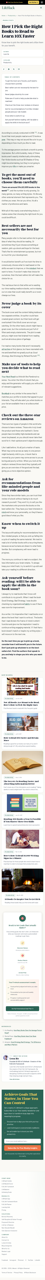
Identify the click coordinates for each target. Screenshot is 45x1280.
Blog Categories (7, 1246)
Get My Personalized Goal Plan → (22, 1008)
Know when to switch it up (15, 116)
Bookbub (5, 393)
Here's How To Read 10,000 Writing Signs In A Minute (21, 856)
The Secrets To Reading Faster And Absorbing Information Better (21, 782)
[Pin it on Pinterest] (9, 69)
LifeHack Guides (7, 1181)
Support (4, 1254)
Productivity (12, 15)
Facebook (5, 1260)
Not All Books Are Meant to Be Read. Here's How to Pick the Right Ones (21, 703)
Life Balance (5, 1189)
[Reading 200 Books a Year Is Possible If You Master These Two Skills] (22, 803)
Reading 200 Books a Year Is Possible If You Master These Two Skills (22, 820)
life (14, 166)
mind (4, 512)
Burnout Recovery (7, 1216)
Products (6, 1196)
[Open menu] (41, 7)
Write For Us (5, 1248)
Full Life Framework (8, 1186)
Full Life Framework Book (9, 1201)
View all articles (14, 1079)
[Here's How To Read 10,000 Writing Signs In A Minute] (22, 839)
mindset (32, 268)
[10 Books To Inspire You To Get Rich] (22, 880)
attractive (6, 349)
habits (27, 604)
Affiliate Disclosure (30, 1272)
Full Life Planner (7, 1204)
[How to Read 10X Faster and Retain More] (22, 722)
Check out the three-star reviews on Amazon (22, 105)
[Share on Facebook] (4, 69)
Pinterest (21, 1260)
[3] (38, 355)
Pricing (4, 1210)
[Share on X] (14, 69)
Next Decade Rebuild (8, 1228)
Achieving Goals (7, 1192)
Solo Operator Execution (9, 1231)
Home (3, 15)
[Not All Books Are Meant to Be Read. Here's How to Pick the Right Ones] (22, 686)
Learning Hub (6, 1207)
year (3, 139)
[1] (36, 132)
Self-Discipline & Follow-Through (12, 1219)
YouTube (30, 1260)
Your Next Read (8, 376)
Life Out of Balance (7, 1225)
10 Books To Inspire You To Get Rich (22, 899)
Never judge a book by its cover (17, 94)
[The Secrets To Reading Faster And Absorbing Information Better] (22, 762)
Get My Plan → (33, 2)
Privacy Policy (18, 1272)
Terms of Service (7, 1272)
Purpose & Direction (8, 1222)
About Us (5, 1237)
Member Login (6, 1251)
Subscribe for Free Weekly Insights (22, 1148)
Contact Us (5, 1240)
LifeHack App (6, 1199)
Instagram (13, 1260)
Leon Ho (6, 54)
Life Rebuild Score (7, 1184)
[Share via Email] (19, 69)
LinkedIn (37, 1260)
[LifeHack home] (8, 7)
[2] (8, 190)
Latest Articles (6, 1243)
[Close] (41, 2)
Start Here (6, 1178)
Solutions (6, 1214)
